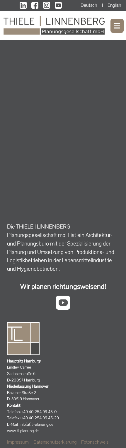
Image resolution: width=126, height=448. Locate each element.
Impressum (18, 442)
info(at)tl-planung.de (36, 424)
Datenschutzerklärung (54, 442)
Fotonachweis (94, 442)
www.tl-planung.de (23, 430)
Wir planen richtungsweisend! (63, 286)
